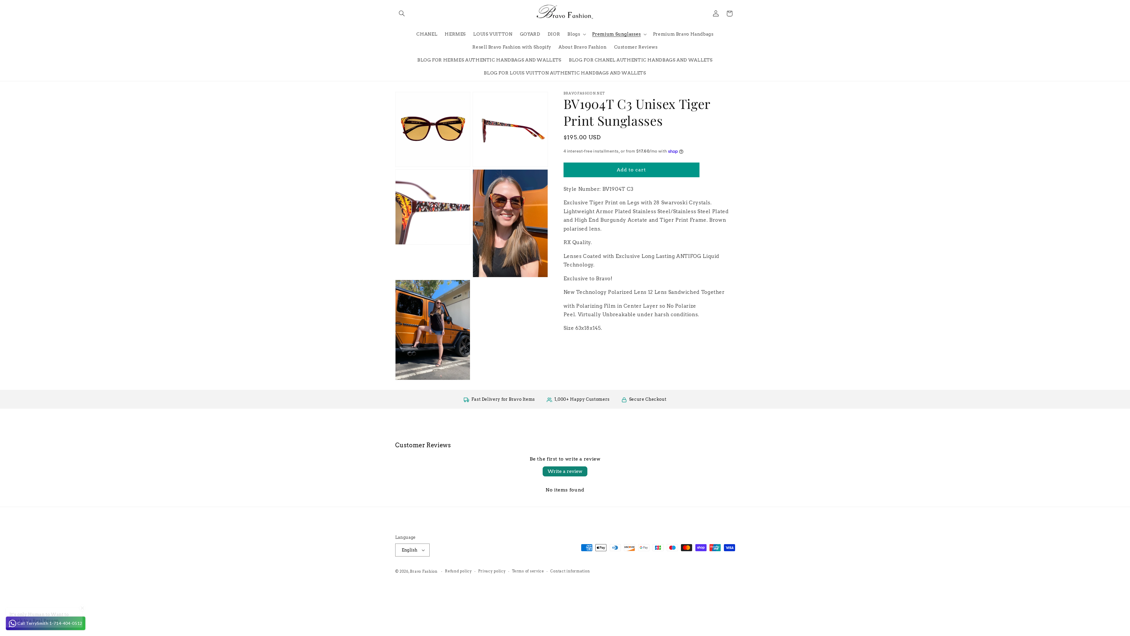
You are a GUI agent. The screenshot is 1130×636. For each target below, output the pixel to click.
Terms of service (528, 571)
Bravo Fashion (424, 571)
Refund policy (458, 571)
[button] (402, 13)
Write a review (565, 471)
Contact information (570, 571)
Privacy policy (492, 571)
